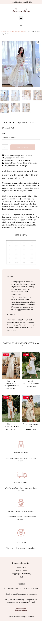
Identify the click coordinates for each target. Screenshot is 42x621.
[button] (21, 18)
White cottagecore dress (16, 31)
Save (7, 354)
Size (3, 133)
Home (3, 31)
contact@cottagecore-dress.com (24, 594)
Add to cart (23, 147)
